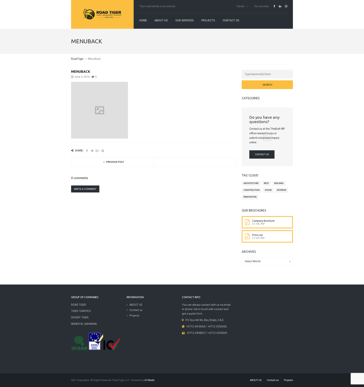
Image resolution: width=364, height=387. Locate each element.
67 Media (149, 380)
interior (281, 190)
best (266, 183)
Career (241, 6)
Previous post (115, 162)
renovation (250, 197)
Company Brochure (263, 220)
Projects (208, 20)
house (268, 190)
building (279, 183)
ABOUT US (161, 20)
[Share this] (87, 150)
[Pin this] (103, 150)
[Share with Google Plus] (97, 150)
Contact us (231, 20)
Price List (257, 235)
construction (252, 190)
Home (143, 20)
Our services (261, 6)
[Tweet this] (92, 150)
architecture (251, 183)
